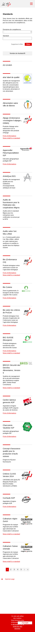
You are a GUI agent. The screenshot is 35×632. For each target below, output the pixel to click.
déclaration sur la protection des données (18, 626)
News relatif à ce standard (11, 138)
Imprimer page (10, 579)
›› (27, 569)
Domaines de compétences (12, 29)
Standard (6, 36)
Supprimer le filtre (17, 44)
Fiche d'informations (9, 136)
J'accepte (25, 623)
